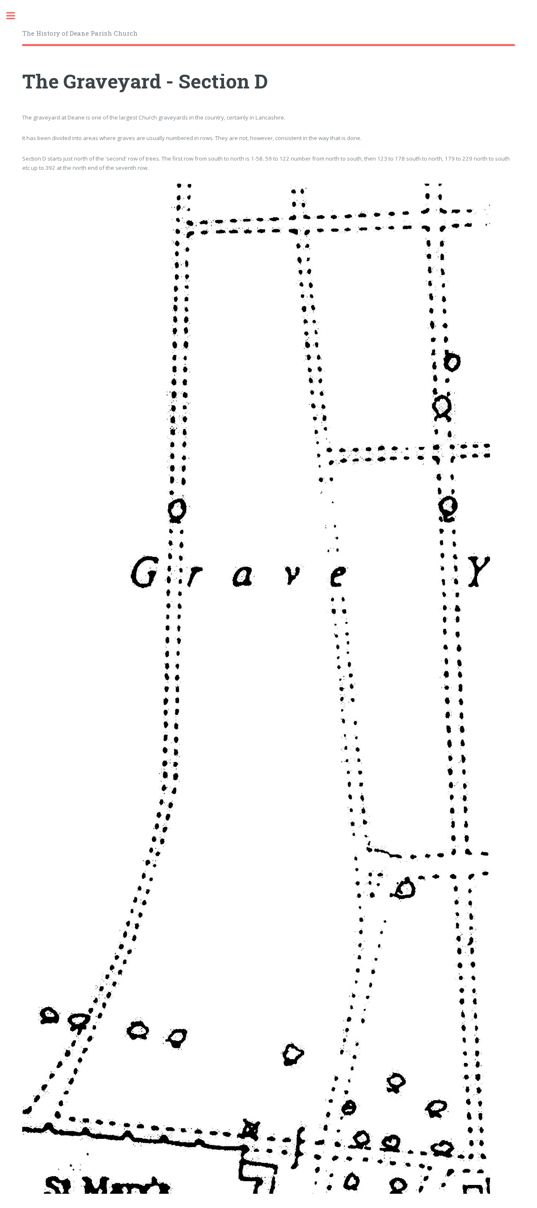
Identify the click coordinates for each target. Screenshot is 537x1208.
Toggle (15, 15)
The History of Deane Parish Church (80, 33)
